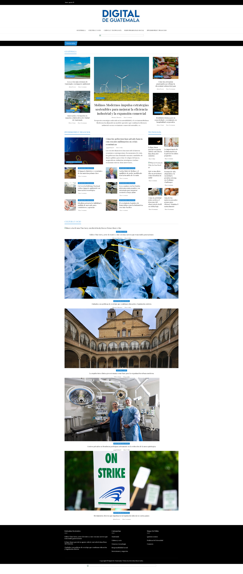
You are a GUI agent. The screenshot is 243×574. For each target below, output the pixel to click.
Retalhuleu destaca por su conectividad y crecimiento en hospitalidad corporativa (166, 120)
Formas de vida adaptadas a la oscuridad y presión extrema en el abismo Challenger (170, 177)
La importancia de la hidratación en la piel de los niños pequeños (171, 152)
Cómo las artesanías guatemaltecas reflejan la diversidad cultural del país (165, 84)
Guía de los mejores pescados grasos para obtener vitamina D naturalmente (171, 202)
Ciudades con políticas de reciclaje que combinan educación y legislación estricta (121, 304)
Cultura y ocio (121, 231)
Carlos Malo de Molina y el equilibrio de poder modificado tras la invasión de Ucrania (130, 173)
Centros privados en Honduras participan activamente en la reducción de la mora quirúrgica (121, 446)
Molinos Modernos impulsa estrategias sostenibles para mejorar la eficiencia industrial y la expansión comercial (121, 109)
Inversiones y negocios (74, 162)
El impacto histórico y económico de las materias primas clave (90, 172)
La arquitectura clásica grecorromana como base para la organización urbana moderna (121, 373)
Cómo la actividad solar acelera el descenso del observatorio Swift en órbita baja (155, 202)
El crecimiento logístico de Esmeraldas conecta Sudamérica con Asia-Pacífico (131, 205)
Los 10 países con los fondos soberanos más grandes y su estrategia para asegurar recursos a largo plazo (129, 189)
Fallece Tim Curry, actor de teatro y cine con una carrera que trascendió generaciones (111, 42)
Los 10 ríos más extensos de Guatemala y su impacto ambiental (77, 83)
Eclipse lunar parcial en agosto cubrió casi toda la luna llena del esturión (155, 151)
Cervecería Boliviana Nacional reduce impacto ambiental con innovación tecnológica (89, 188)
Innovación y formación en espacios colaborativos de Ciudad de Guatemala (77, 118)
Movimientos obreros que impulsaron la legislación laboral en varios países (121, 516)
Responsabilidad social (121, 301)
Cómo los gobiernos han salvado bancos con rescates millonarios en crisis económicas (124, 141)
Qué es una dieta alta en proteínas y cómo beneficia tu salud (155, 174)
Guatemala (100, 98)
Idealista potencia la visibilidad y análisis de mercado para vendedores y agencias (90, 205)
